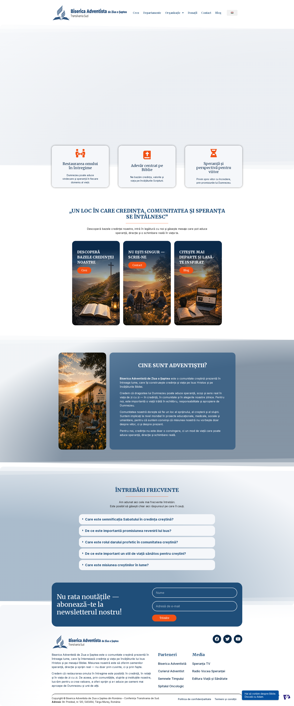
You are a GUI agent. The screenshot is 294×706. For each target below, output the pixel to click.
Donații (192, 12)
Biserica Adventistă (172, 663)
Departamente (152, 12)
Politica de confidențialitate (194, 699)
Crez (136, 12)
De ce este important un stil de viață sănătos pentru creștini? (135, 554)
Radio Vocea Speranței (208, 671)
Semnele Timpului (171, 678)
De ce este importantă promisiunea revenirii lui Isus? (128, 531)
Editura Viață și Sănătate (209, 678)
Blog (218, 12)
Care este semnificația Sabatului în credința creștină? (129, 519)
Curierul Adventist (171, 671)
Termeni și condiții (225, 699)
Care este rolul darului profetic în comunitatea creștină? (131, 542)
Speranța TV (201, 663)
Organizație (172, 12)
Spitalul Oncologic (171, 686)
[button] (147, 519)
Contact (206, 12)
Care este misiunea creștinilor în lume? (117, 565)
